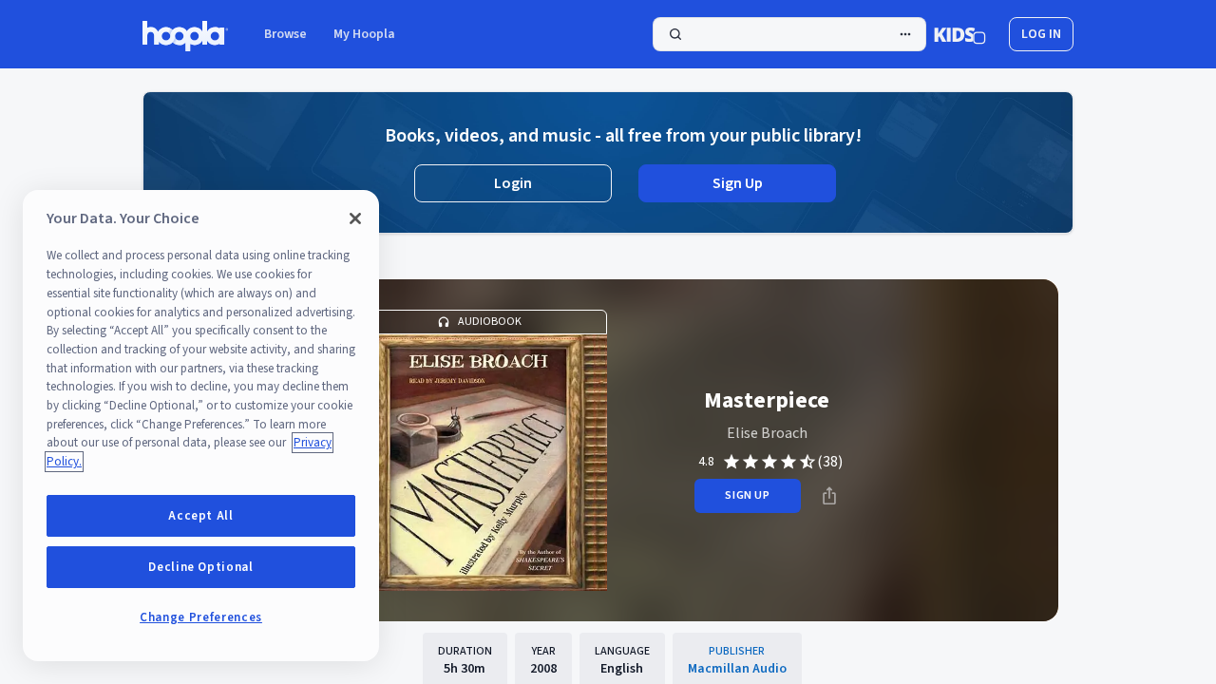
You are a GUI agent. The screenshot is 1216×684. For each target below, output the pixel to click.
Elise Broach (767, 433)
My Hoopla (364, 34)
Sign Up (737, 183)
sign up (747, 495)
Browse (285, 34)
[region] (201, 425)
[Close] (355, 218)
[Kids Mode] (960, 34)
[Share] (829, 495)
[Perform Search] (789, 34)
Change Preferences (201, 617)
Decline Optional (201, 567)
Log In (1041, 34)
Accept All (201, 515)
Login (513, 183)
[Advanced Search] (905, 34)
